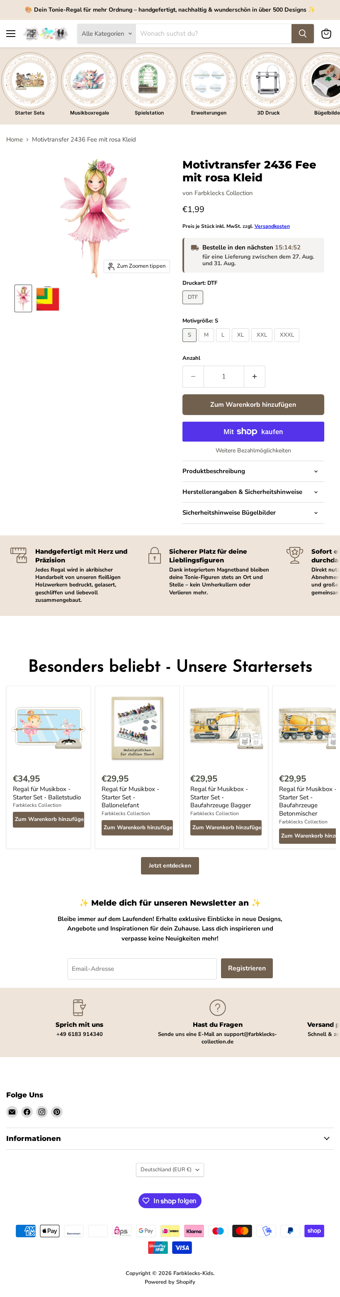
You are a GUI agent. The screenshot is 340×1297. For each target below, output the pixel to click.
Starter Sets (30, 113)
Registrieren (247, 968)
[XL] (241, 344)
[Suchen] (302, 33)
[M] (207, 344)
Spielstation (149, 113)
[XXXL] (287, 344)
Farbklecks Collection (223, 193)
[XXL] (262, 344)
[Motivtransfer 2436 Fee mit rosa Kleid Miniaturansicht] (23, 298)
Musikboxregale (89, 113)
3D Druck (268, 113)
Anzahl (191, 358)
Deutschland (166, 1169)
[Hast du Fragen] (217, 1022)
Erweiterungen (208, 113)
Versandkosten (272, 226)
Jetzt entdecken (170, 866)
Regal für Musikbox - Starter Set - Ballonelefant (130, 797)
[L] (224, 344)
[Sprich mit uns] (79, 1018)
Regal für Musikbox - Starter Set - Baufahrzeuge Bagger (220, 797)
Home (14, 139)
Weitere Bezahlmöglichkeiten (253, 450)
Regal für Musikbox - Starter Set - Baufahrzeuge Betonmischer (308, 801)
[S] (190, 344)
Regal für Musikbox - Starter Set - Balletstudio (47, 793)
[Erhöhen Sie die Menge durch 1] (254, 376)
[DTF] (193, 306)
